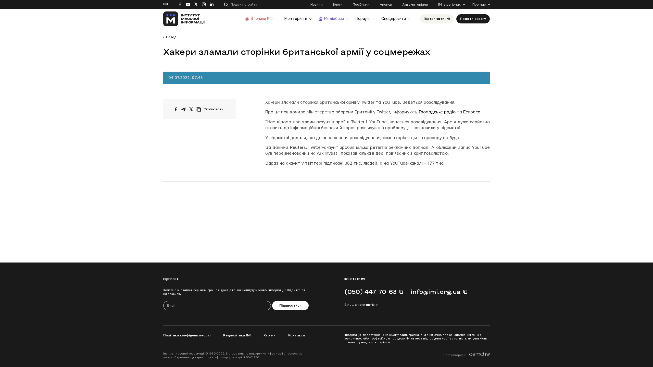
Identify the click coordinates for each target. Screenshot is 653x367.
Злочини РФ (261, 19)
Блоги (338, 4)
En (165, 4)
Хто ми (269, 335)
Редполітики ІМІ (237, 335)
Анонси (386, 4)
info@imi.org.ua (436, 292)
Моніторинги (295, 19)
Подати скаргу (473, 19)
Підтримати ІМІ (437, 19)
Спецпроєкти (393, 19)
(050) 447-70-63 (370, 292)
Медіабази (334, 19)
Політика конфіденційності (186, 335)
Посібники (361, 4)
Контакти (296, 335)
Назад (171, 37)
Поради (363, 19)
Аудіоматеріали (415, 4)
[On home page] (184, 18)
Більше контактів (359, 305)
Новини (316, 4)
